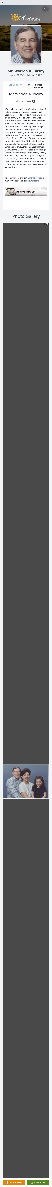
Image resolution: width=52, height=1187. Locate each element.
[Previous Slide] (5, 782)
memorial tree (35, 178)
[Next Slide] (46, 782)
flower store (33, 180)
